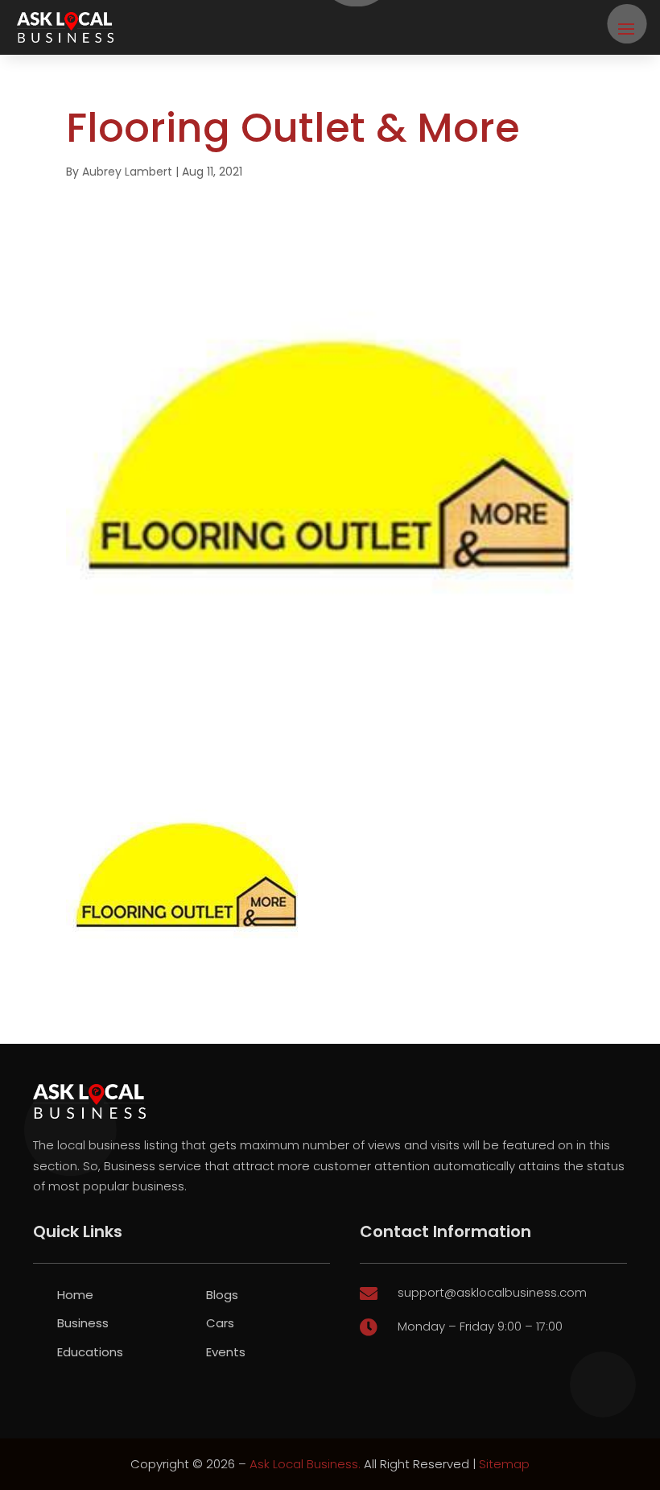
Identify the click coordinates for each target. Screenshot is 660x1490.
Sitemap (504, 1463)
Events (225, 1351)
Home (75, 1294)
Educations (90, 1351)
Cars (220, 1322)
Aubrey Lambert (127, 171)
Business (83, 1322)
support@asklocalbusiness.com (492, 1292)
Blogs (222, 1294)
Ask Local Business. (305, 1463)
